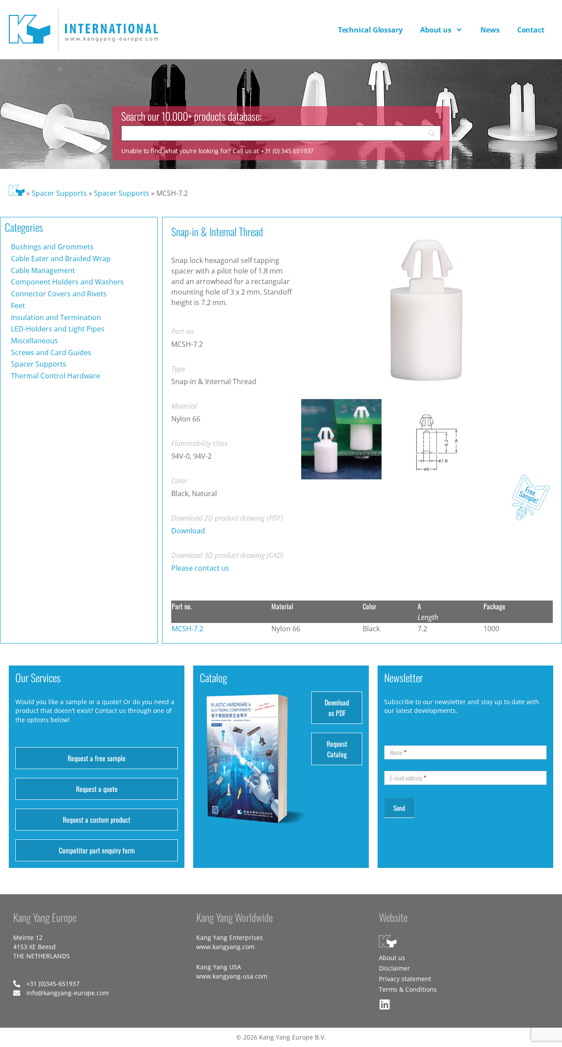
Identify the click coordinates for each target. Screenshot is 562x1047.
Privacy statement (405, 979)
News (490, 30)
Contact (530, 30)
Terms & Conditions (408, 989)
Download (188, 531)
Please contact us (200, 568)
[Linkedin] (384, 1004)
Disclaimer (394, 968)
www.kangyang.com (225, 947)
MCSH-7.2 (187, 628)
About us (435, 30)
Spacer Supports (59, 193)
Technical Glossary (370, 30)
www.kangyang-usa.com (231, 976)
